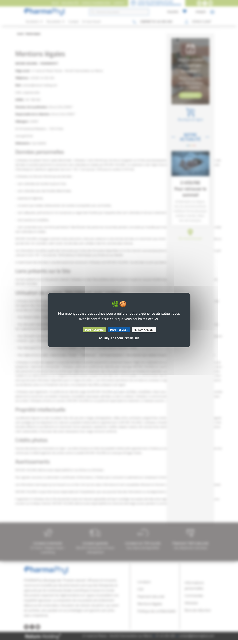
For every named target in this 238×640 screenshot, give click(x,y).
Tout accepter (95, 329)
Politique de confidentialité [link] (119, 338)
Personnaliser (143, 329)
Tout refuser (119, 329)
